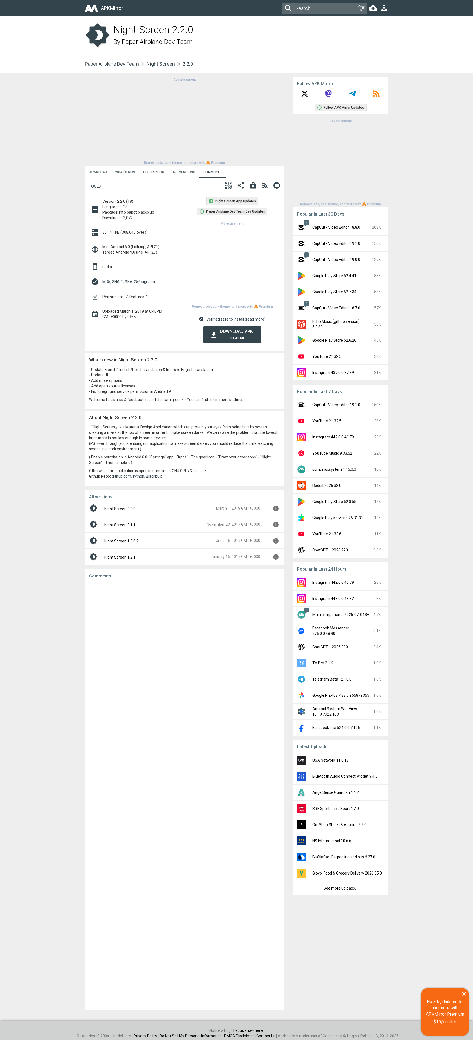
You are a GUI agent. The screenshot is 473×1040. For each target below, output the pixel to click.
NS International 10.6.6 (331, 841)
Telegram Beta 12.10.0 (331, 679)
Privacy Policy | (147, 1036)
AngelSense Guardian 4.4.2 (335, 792)
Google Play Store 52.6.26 (334, 340)
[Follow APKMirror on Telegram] (352, 95)
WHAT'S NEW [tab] (125, 172)
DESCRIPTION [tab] (153, 172)
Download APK (236, 334)
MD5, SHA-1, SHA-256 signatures (131, 282)
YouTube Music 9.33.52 (332, 453)
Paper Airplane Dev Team (157, 42)
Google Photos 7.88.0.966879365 (340, 695)
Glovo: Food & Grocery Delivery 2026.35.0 (347, 873)
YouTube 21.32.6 (326, 534)
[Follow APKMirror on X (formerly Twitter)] (304, 95)
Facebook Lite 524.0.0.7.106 (336, 727)
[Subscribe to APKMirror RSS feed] (376, 95)
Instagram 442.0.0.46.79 (333, 437)
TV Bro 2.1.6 (322, 663)
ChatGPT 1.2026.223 (330, 550)
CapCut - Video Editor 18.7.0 (336, 308)
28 (125, 207)
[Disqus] (184, 794)
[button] (228, 186)
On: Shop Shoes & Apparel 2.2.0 (339, 825)
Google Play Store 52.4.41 (334, 276)
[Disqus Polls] (184, 652)
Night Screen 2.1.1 (119, 525)
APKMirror (112, 8)
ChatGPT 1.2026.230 (330, 647)
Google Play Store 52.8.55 (334, 501)
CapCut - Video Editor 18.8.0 (336, 227)
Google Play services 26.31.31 (337, 518)
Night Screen (160, 64)
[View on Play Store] (253, 186)
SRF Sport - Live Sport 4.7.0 (335, 808)
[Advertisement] (184, 120)
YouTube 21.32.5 (326, 356)
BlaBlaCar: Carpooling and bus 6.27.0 (343, 857)
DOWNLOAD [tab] (98, 172)
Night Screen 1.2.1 (119, 557)
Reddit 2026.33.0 (326, 485)
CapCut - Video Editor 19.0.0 (336, 259)
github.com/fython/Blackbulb (137, 476)
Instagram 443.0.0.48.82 (333, 598)
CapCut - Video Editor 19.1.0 (336, 243)
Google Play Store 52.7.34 (334, 292)
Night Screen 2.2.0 (119, 509)
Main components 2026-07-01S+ (340, 614)
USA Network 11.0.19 (330, 760)
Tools (95, 186)
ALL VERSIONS (183, 172)
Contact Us (265, 1036)
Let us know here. (248, 1030)
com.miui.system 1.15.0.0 (334, 469)
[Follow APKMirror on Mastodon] (328, 95)
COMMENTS (212, 172)
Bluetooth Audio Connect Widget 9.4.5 (344, 776)
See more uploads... (340, 888)
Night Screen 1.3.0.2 (121, 541)
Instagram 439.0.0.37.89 (333, 372)
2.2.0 (188, 64)
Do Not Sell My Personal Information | (192, 1036)
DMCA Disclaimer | (240, 1036)
